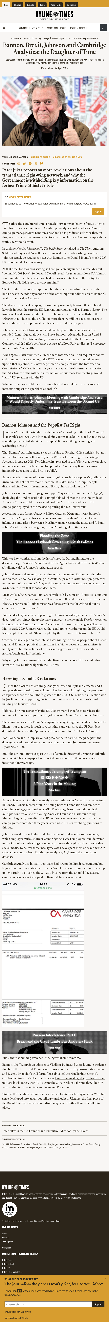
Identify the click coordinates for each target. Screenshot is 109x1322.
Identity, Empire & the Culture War (65, 38)
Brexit (35, 1144)
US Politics (64, 1147)
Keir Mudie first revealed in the (59, 461)
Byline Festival (8, 1264)
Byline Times (7, 1260)
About (4, 1233)
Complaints (6, 1247)
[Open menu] (4, 27)
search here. (55, 1221)
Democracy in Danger (40, 38)
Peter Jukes (47, 68)
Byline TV (6, 1267)
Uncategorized (32, 1147)
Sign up (98, 211)
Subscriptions (7, 1241)
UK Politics (21, 1147)
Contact (5, 1237)
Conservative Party (63, 1144)
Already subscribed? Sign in (16, 1318)
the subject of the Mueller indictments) (72, 1074)
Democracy (77, 1144)
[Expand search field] (103, 27)
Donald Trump (88, 1144)
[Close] (105, 1278)
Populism (12, 1147)
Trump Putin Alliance (89, 38)
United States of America (49, 1147)
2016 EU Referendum (11, 1144)
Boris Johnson (26, 1144)
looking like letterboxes (72, 527)
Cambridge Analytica (47, 1144)
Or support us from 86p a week (18, 1311)
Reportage (16, 38)
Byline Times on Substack (12, 1271)
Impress (77, 1197)
